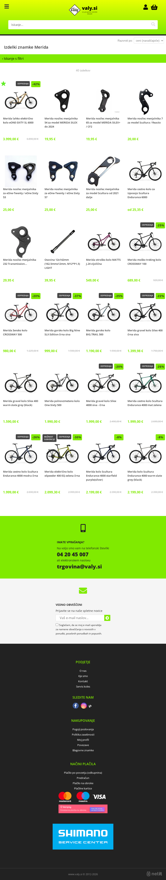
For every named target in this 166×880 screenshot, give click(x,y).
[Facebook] (76, 706)
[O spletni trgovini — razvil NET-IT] (154, 874)
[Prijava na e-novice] (107, 618)
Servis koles (83, 686)
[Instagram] (84, 706)
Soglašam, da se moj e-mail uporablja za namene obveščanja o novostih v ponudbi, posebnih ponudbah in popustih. (79, 629)
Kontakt (83, 681)
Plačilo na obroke (83, 783)
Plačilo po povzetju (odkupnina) (83, 772)
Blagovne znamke (83, 750)
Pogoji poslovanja (83, 729)
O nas (83, 671)
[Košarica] (154, 7)
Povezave (83, 745)
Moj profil (83, 740)
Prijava (148, 7)
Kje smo (83, 676)
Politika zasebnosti (83, 734)
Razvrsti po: (125, 40)
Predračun (83, 778)
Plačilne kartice (83, 788)
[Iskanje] (153, 24)
